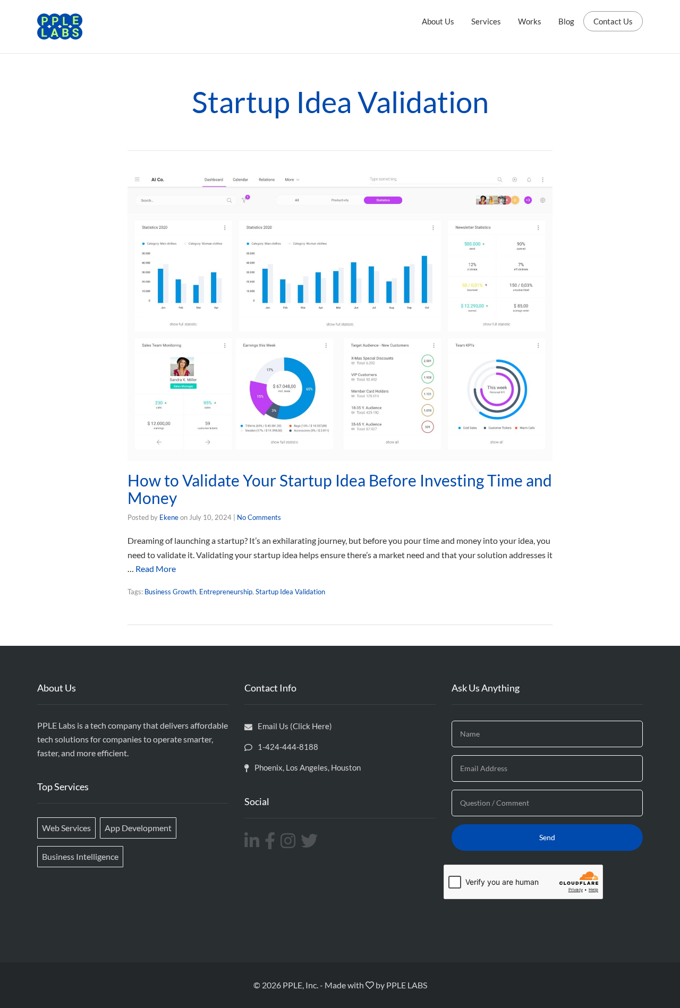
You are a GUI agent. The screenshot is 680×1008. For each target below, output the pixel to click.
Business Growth (170, 591)
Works (529, 21)
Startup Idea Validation (290, 591)
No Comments (259, 517)
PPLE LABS (406, 985)
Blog (566, 21)
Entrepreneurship (225, 591)
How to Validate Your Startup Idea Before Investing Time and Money (340, 489)
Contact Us (613, 21)
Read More (155, 568)
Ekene (168, 517)
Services (486, 21)
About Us (438, 21)
